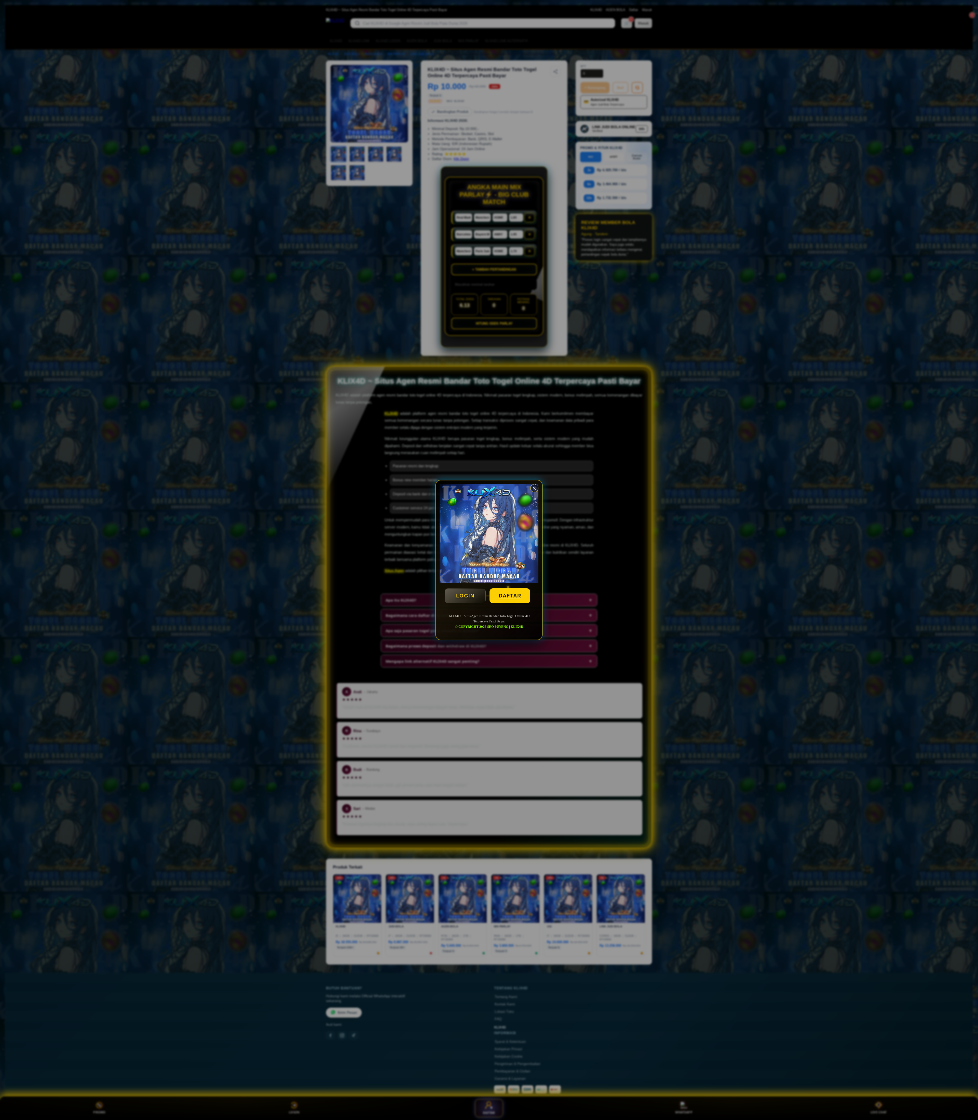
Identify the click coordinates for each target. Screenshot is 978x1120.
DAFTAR (510, 595)
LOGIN (465, 595)
